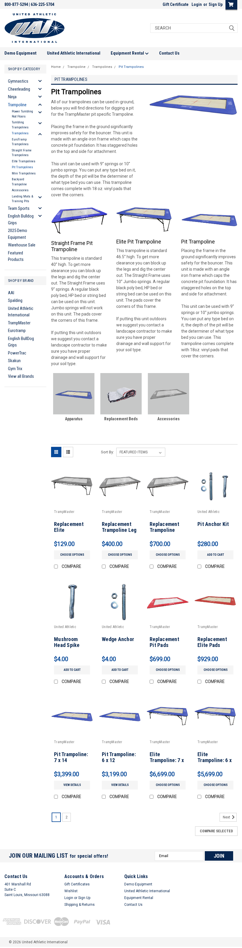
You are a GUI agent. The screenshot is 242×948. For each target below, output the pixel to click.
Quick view (72, 502)
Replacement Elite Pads (212, 642)
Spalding (15, 300)
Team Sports (19, 208)
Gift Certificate (176, 4)
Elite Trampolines (23, 161)
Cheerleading (19, 89)
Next (227, 817)
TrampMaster (19, 323)
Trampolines (20, 133)
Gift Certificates (77, 884)
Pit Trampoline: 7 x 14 (71, 757)
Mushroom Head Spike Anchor (67, 645)
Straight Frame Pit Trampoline (72, 246)
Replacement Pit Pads (164, 642)
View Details (72, 785)
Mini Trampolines (24, 173)
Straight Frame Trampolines (22, 152)
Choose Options (72, 554)
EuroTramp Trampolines (20, 142)
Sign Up (216, 4)
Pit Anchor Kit (213, 524)
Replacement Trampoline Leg (119, 527)
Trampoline (17, 104)
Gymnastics (18, 81)
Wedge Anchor (118, 639)
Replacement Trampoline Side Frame (164, 530)
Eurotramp (17, 330)
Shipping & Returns (79, 905)
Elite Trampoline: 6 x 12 (214, 760)
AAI (11, 292)
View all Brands (21, 376)
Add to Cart (215, 554)
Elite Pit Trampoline (138, 241)
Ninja (12, 96)
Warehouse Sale (21, 245)
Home (56, 67)
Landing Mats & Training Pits (22, 198)
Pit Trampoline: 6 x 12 (119, 757)
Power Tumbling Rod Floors (22, 113)
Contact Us (169, 53)
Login (197, 4)
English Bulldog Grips (21, 219)
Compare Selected (216, 831)
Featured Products (16, 256)
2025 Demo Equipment (17, 234)
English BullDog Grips (21, 342)
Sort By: (107, 452)
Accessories (20, 190)
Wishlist (71, 891)
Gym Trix (15, 368)
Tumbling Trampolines (20, 124)
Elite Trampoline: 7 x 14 (167, 760)
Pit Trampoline (198, 241)
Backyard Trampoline (19, 181)
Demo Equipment (20, 53)
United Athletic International (73, 53)
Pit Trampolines (22, 167)
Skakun (14, 360)
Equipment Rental (128, 53)
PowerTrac (17, 353)
